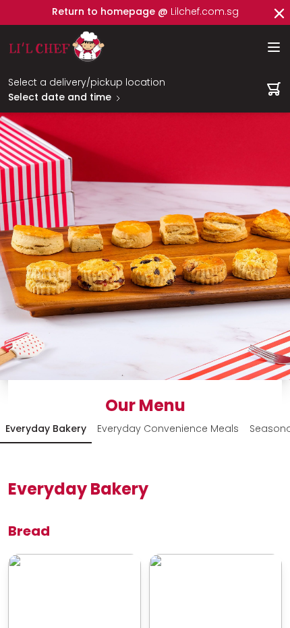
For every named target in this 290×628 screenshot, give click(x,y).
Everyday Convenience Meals (168, 429)
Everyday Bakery (45, 429)
